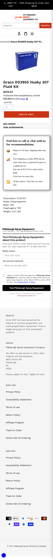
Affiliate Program (15, 422)
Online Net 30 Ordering (18, 438)
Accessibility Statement (18, 399)
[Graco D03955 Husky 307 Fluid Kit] (26, 61)
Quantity (8, 102)
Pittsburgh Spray (21, 546)
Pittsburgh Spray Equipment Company (25, 347)
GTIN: (13, 127)
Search (45, 25)
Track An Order (14, 430)
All (8, 41)
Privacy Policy (13, 392)
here (20, 176)
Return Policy (13, 415)
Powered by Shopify (37, 546)
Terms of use (13, 407)
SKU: (9, 124)
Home (3, 41)
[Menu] (32, 33)
